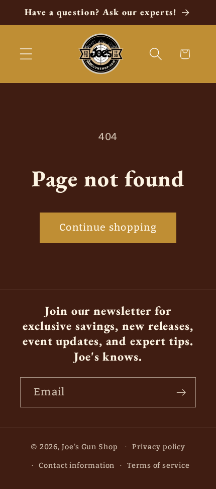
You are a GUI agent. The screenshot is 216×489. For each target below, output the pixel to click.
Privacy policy (158, 447)
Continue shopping (108, 227)
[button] (26, 54)
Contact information (77, 465)
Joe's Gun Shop (90, 447)
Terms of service (158, 465)
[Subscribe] (181, 392)
